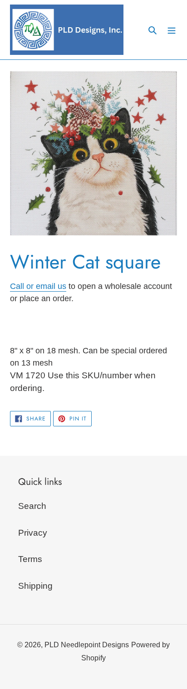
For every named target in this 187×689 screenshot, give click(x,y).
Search (32, 506)
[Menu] (171, 30)
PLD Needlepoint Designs (86, 645)
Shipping (35, 586)
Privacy (32, 533)
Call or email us (38, 286)
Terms (30, 559)
